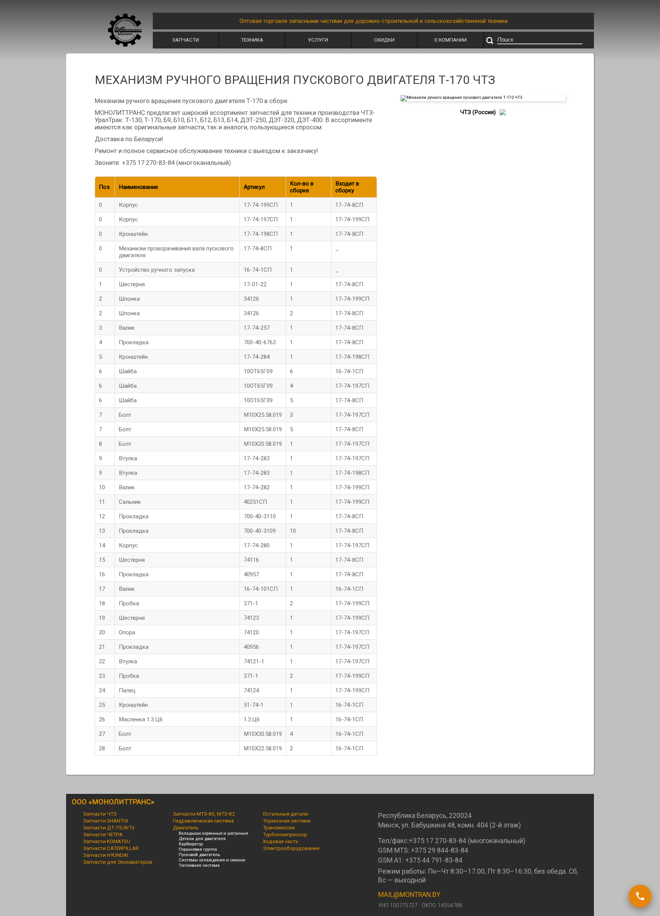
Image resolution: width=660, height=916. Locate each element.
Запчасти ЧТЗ (99, 814)
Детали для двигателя (202, 838)
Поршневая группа (198, 849)
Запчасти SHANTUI (105, 821)
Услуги (318, 40)
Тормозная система (287, 821)
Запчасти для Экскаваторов (117, 862)
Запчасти (185, 40)
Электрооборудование (291, 848)
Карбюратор (191, 844)
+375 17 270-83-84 (437, 841)
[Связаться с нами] (640, 896)
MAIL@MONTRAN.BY (409, 894)
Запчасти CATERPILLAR (111, 848)
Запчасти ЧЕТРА (103, 834)
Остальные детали (285, 814)
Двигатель (186, 827)
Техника (252, 40)
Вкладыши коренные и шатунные (213, 833)
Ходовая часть (280, 841)
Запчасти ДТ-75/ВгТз (108, 827)
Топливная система (199, 865)
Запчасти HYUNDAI (105, 855)
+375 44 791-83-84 (434, 860)
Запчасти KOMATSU (106, 841)
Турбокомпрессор (285, 834)
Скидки (384, 40)
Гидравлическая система (203, 821)
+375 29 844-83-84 (439, 850)
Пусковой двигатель (199, 854)
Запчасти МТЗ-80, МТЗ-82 (204, 814)
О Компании (450, 40)
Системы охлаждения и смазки (212, 860)
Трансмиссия (279, 827)
